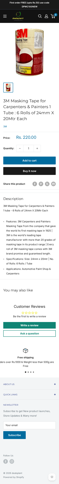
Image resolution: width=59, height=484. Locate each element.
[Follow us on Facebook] (5, 461)
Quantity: (8, 148)
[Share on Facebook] (34, 183)
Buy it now (29, 171)
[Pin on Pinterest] (41, 183)
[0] (53, 16)
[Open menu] (5, 16)
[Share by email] (53, 183)
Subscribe (14, 435)
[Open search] (40, 16)
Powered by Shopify (13, 477)
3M (5, 126)
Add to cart (29, 160)
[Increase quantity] (37, 148)
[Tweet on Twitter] (47, 183)
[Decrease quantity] (19, 148)
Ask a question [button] (29, 333)
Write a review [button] (29, 325)
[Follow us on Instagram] (12, 461)
